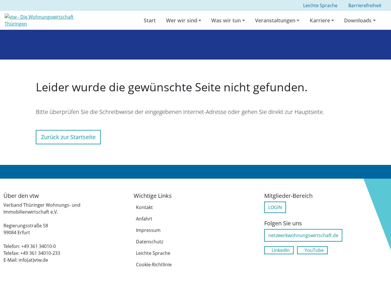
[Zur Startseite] (49, 20)
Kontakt (144, 207)
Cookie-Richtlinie (154, 264)
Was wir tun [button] (226, 20)
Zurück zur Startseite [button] (68, 137)
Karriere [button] (320, 20)
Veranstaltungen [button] (275, 20)
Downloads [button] (358, 20)
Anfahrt (144, 219)
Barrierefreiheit (365, 5)
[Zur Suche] (387, 20)
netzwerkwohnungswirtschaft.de (303, 235)
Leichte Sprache (153, 253)
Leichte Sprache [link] (320, 5)
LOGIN (275, 207)
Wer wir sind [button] (181, 20)
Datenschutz (149, 241)
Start (150, 20)
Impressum (148, 230)
